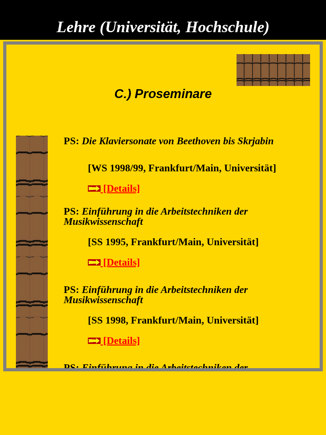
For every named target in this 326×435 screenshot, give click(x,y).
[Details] (120, 188)
